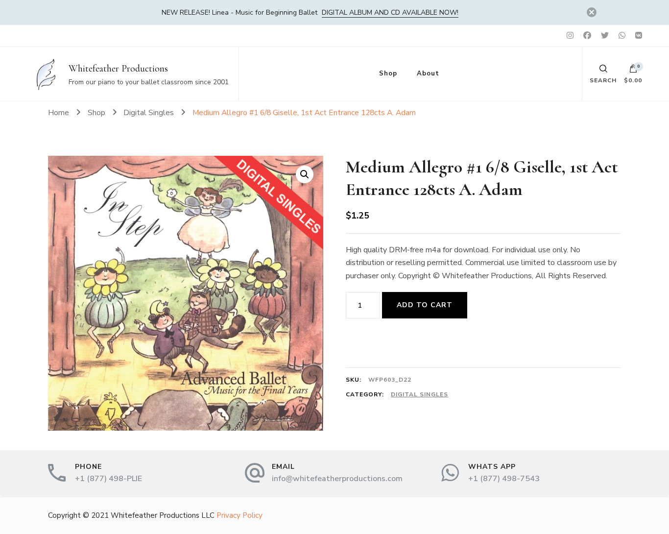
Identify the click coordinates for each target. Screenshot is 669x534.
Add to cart (425, 305)
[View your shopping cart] (633, 71)
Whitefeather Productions (118, 68)
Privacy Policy (239, 515)
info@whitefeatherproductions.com (337, 478)
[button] (304, 174)
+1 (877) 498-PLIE (108, 478)
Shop (388, 73)
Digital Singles (419, 394)
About (428, 73)
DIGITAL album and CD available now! (390, 12)
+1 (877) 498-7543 (504, 478)
